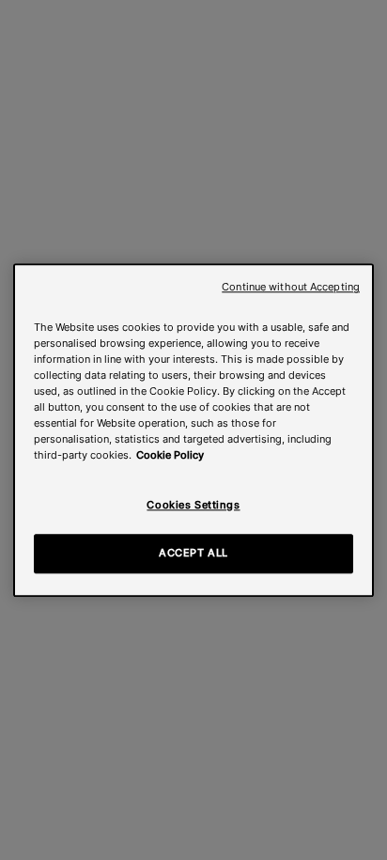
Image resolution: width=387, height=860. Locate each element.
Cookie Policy (170, 454)
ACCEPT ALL (193, 552)
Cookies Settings (193, 504)
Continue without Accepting (291, 287)
